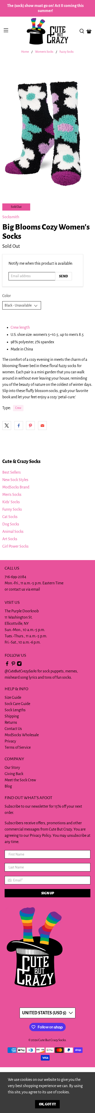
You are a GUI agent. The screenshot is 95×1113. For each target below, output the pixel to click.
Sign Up (47, 893)
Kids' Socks (11, 502)
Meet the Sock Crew (20, 780)
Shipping (12, 716)
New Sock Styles (15, 480)
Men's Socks (11, 495)
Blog (8, 786)
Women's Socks (44, 51)
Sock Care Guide (17, 704)
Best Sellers (11, 472)
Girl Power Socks (15, 546)
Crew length (20, 327)
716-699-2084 (15, 577)
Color (6, 296)
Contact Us (13, 729)
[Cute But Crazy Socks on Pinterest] (13, 665)
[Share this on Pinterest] (30, 425)
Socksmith (10, 217)
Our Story (12, 768)
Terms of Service (18, 747)
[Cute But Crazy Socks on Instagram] (19, 665)
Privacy (10, 741)
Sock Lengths (15, 710)
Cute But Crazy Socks (52, 1040)
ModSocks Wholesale (22, 735)
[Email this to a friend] (42, 425)
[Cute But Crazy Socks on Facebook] (7, 665)
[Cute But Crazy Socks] (47, 31)
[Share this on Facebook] (18, 425)
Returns (11, 723)
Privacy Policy (40, 836)
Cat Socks (10, 517)
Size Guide (13, 698)
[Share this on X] (6, 425)
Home (25, 51)
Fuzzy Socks (66, 51)
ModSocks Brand (15, 487)
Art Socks (9, 539)
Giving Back (14, 774)
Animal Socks (13, 532)
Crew (18, 408)
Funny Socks (12, 509)
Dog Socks (10, 524)
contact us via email (24, 589)
